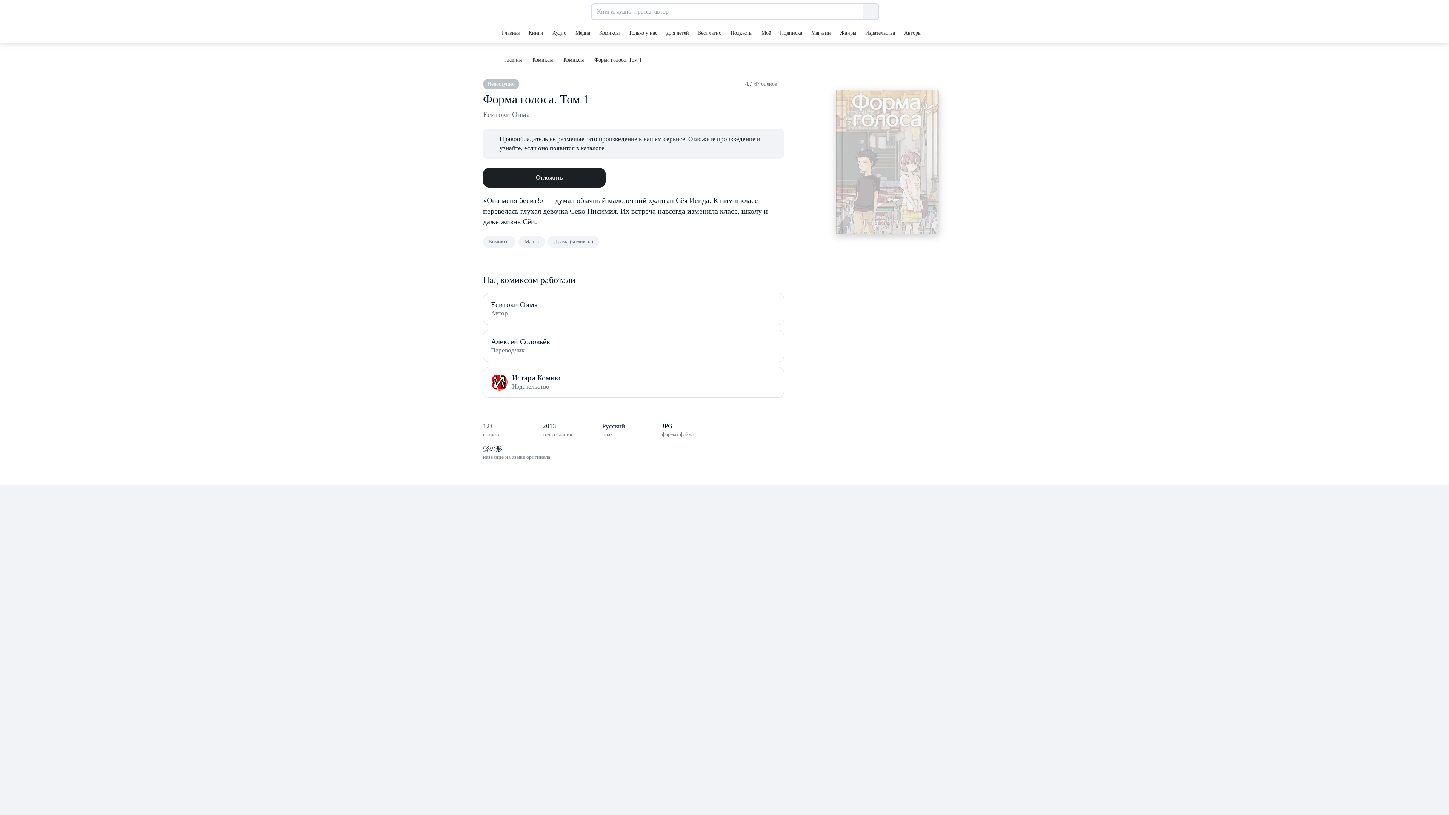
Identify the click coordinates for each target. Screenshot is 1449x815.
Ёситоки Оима (506, 114)
